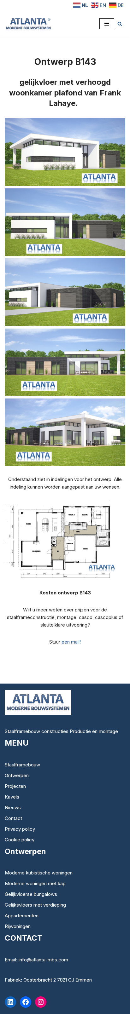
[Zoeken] (119, 23)
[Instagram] (40, 1002)
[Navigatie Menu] (106, 23)
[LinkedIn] (10, 1002)
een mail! (71, 642)
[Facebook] (25, 1002)
